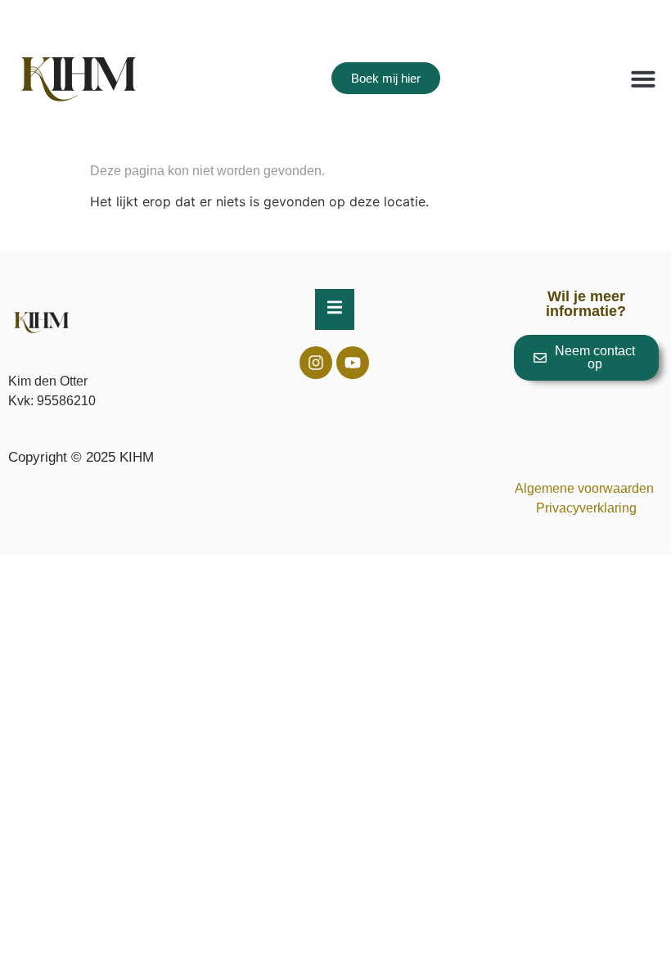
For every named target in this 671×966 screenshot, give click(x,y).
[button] (643, 78)
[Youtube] (352, 362)
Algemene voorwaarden (586, 488)
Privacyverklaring (586, 508)
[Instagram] (315, 362)
